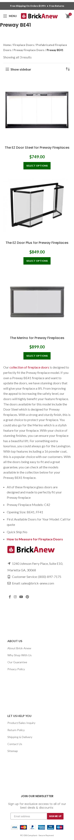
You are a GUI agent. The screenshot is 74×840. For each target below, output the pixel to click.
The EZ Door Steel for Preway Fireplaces (37, 147)
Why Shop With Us (19, 655)
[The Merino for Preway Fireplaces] (37, 300)
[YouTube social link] (21, 597)
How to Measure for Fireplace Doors (35, 539)
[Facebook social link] (9, 597)
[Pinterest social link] (27, 597)
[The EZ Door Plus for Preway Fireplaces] (37, 205)
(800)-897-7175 (49, 577)
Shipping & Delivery (19, 737)
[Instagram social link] (15, 597)
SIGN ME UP (55, 816)
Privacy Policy (16, 669)
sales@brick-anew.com (37, 583)
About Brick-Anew (19, 648)
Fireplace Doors (23, 45)
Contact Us (14, 744)
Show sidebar (20, 69)
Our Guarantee (17, 662)
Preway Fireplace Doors (29, 50)
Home (7, 45)
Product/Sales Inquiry (21, 723)
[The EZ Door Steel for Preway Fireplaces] (37, 110)
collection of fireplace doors (29, 367)
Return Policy (16, 730)
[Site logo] (39, 15)
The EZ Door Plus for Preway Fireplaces (37, 242)
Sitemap (12, 751)
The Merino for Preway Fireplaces (37, 338)
